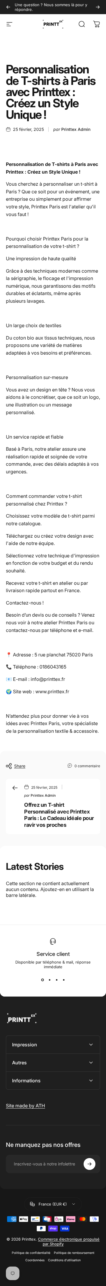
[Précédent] (8, 7)
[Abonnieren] (89, 1164)
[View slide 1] (42, 979)
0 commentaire (87, 766)
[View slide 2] (49, 979)
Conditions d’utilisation (64, 1260)
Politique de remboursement (74, 1253)
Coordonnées (34, 1260)
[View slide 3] (56, 979)
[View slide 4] (63, 979)
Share (19, 765)
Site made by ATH (25, 1106)
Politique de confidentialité (31, 1253)
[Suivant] (97, 7)
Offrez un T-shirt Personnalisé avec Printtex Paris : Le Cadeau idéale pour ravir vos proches (59, 815)
